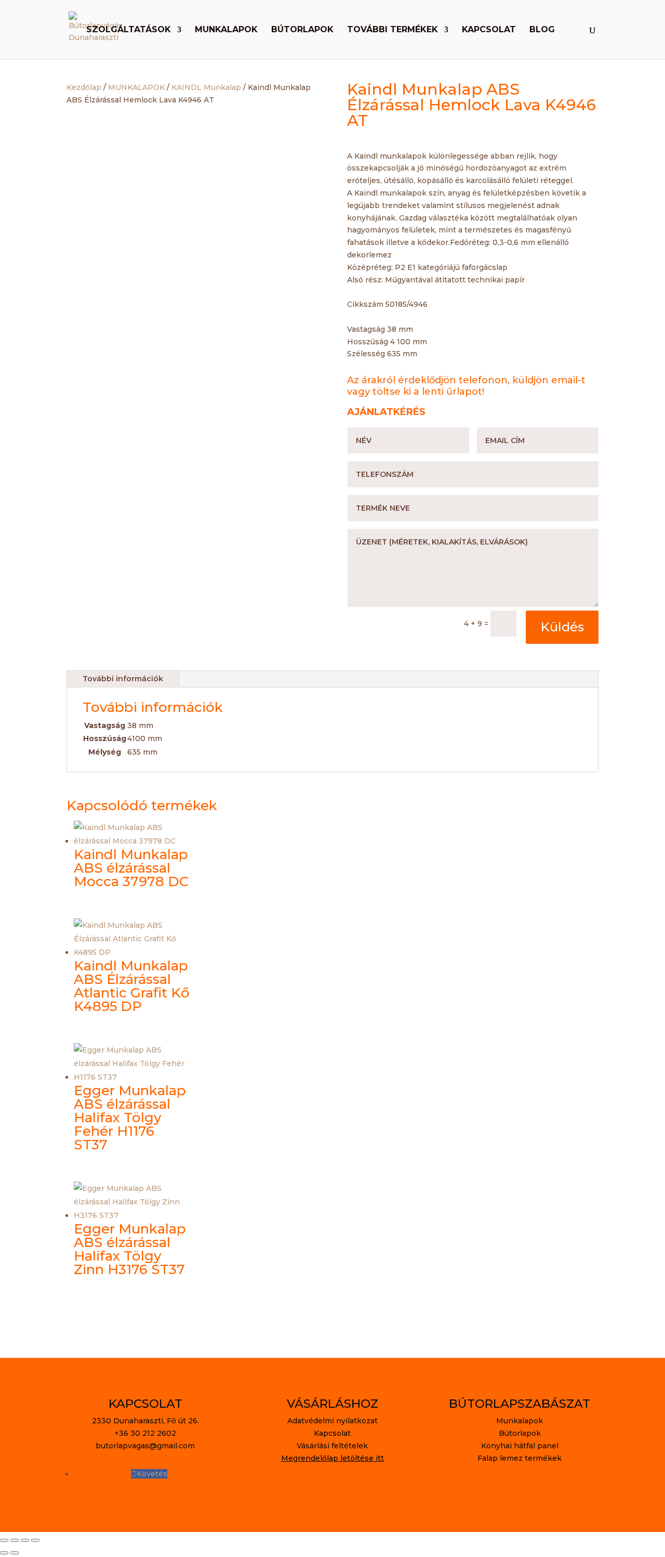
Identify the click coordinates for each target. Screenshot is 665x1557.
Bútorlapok (302, 30)
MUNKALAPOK (136, 87)
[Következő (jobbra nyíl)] (14, 1552)
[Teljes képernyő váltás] (14, 1540)
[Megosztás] (25, 1540)
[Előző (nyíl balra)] (4, 1552)
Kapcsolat (489, 30)
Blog (542, 30)
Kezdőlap (83, 87)
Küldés (562, 626)
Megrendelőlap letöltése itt (332, 1458)
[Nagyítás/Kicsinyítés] (4, 1540)
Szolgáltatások (128, 30)
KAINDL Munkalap (206, 87)
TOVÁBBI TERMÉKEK (392, 30)
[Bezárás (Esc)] (35, 1540)
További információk (123, 678)
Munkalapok (226, 30)
